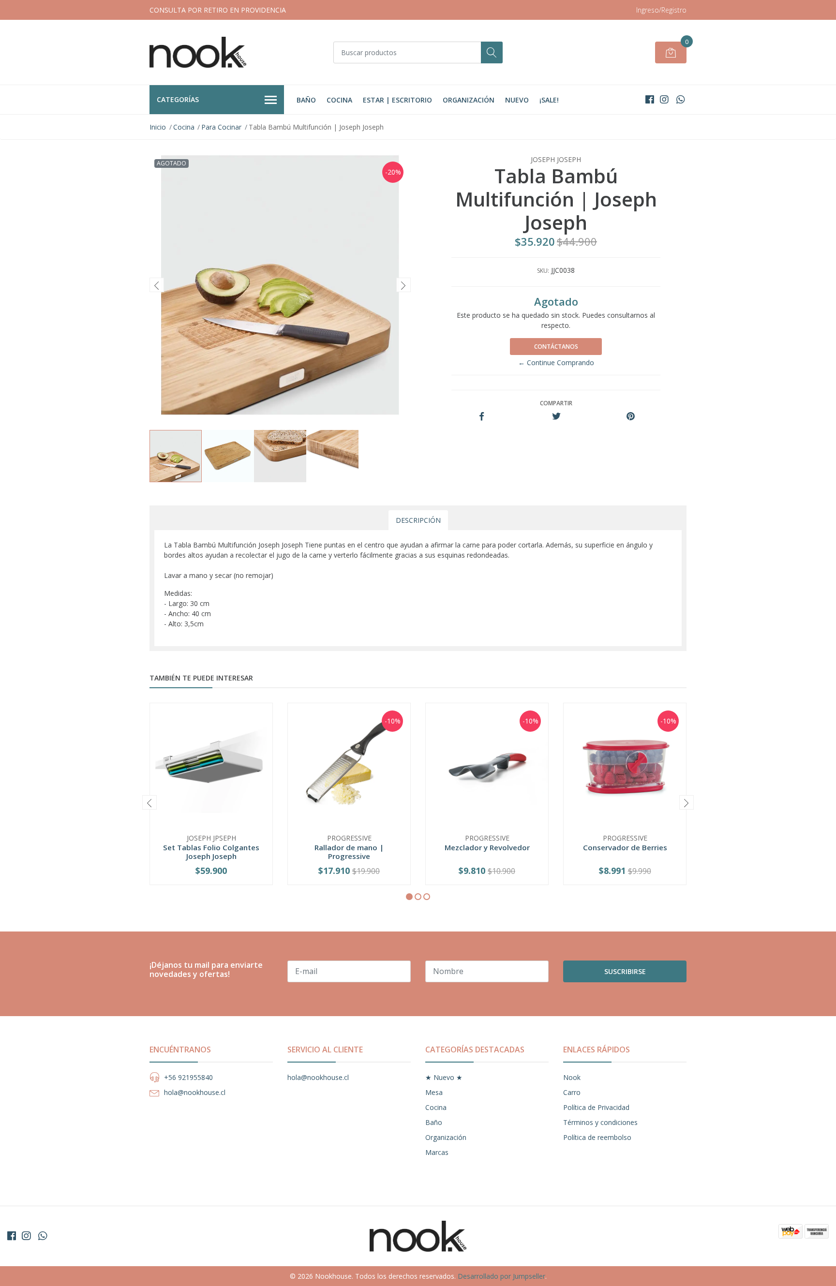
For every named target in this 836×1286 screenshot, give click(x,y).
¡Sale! (549, 99)
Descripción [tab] (418, 520)
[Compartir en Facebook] (481, 416)
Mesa (434, 1092)
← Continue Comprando (556, 362)
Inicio (157, 127)
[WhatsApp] (680, 99)
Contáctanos (556, 346)
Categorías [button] (178, 99)
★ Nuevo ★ (444, 1077)
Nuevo (517, 99)
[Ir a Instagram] (664, 99)
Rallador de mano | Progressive (349, 852)
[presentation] (156, 285)
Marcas (436, 1152)
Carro (572, 1092)
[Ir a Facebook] (649, 99)
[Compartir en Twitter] (556, 416)
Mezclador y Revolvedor (487, 847)
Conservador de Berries (625, 847)
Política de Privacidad (596, 1107)
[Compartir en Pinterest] (631, 416)
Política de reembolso (597, 1137)
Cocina (339, 99)
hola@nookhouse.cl (194, 1092)
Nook (572, 1077)
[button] (409, 896)
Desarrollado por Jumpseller (501, 1276)
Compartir (556, 403)
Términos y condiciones (600, 1122)
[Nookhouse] (197, 52)
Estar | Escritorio (397, 99)
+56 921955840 (188, 1077)
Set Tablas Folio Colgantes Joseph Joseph (211, 852)
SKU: (543, 270)
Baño (306, 99)
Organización (468, 99)
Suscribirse (625, 971)
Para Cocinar (221, 127)
